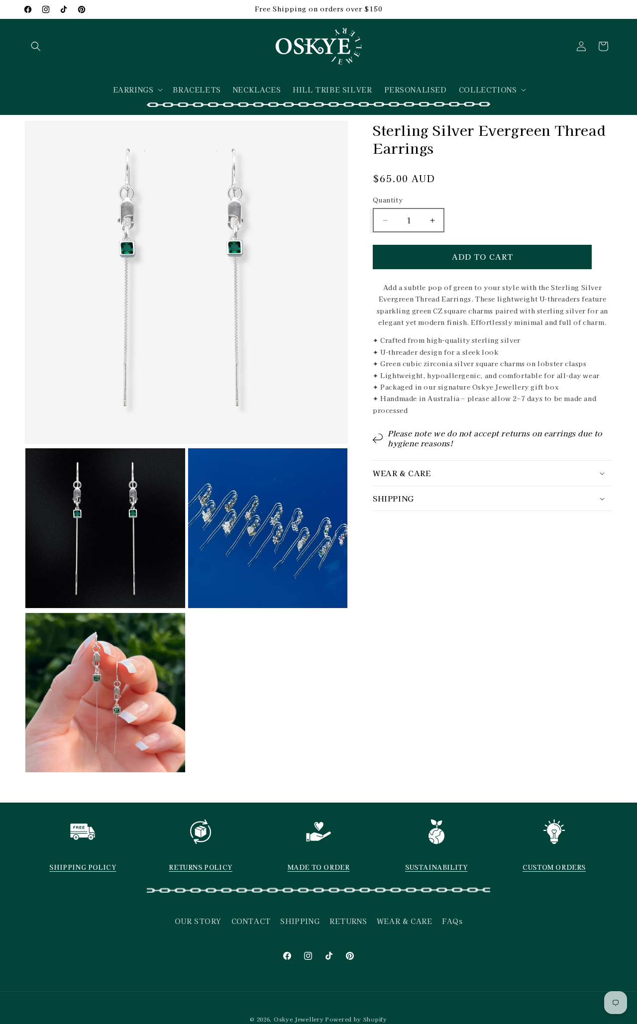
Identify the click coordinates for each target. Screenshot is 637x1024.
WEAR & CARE (404, 921)
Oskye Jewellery (299, 1019)
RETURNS (348, 921)
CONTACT (251, 921)
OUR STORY (198, 921)
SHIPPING (299, 921)
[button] (36, 46)
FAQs (452, 921)
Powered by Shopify (356, 1019)
